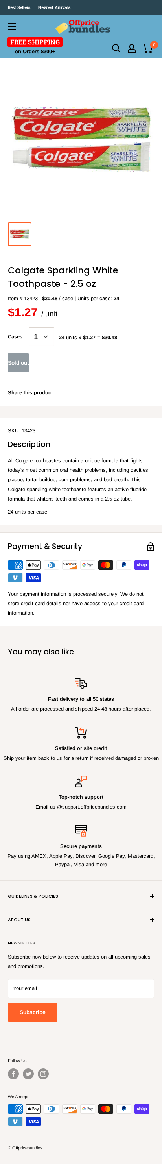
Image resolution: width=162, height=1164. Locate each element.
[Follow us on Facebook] (13, 1073)
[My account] (132, 48)
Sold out (18, 363)
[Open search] (116, 48)
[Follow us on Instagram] (43, 1073)
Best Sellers (19, 7)
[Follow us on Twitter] (28, 1073)
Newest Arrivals (54, 7)
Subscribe (33, 1012)
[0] (148, 48)
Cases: (16, 337)
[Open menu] (12, 26)
